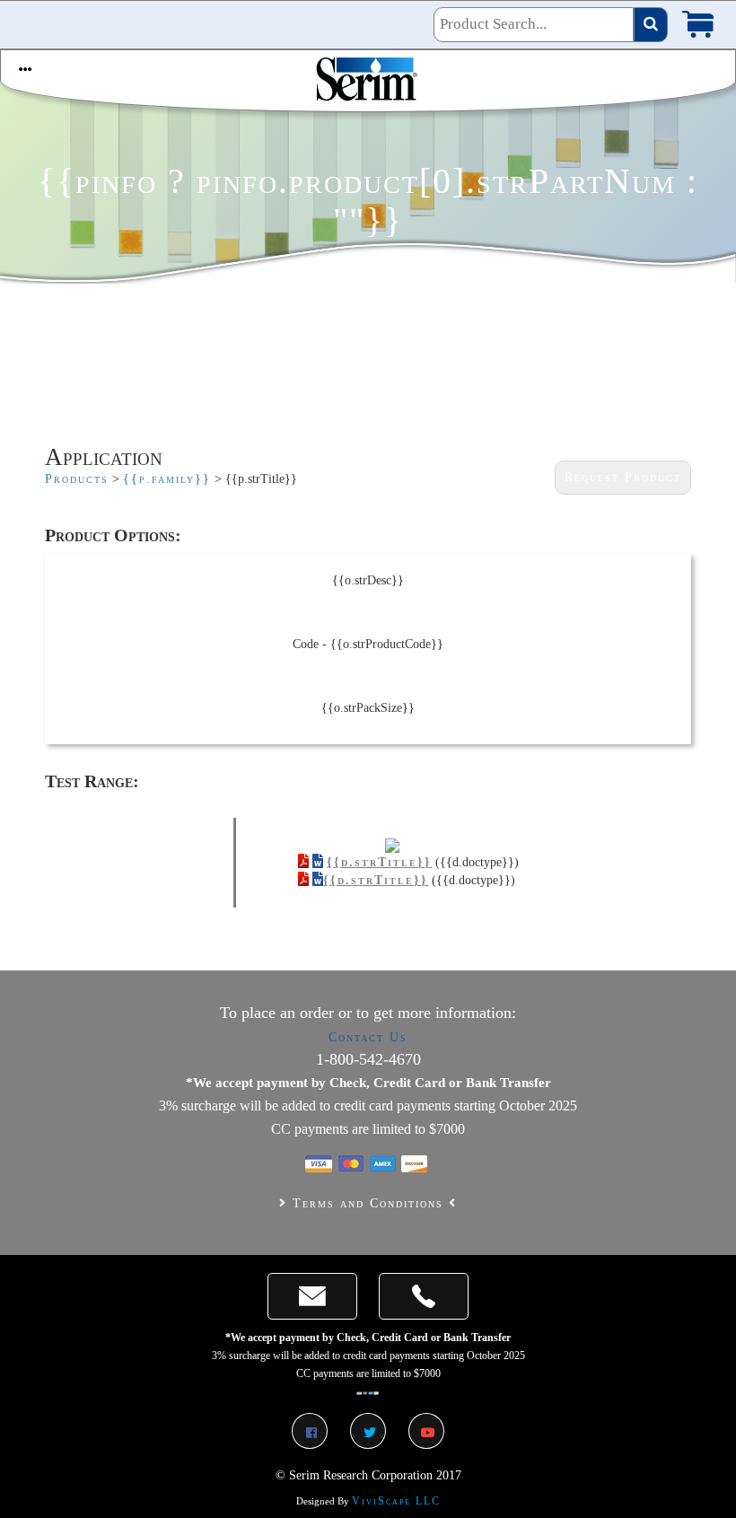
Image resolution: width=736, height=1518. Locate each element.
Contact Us (368, 1037)
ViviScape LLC (396, 1501)
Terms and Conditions (368, 1203)
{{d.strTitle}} (379, 862)
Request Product (623, 477)
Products (77, 479)
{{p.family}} (167, 479)
